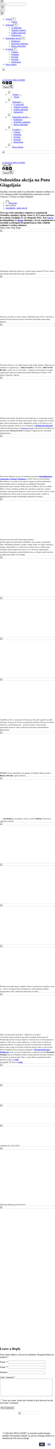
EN (49, 1444)
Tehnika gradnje (21, 107)
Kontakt (17, 139)
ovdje (16, 1060)
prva (51, 218)
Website (3, 1372)
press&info (10, 208)
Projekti (17, 137)
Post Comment (7, 1408)
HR (41, 1444)
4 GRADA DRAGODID (13, 80)
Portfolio (17, 134)
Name (4, 1362)
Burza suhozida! (21, 124)
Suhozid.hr (18, 112)
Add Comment (7, 1377)
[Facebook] (4, 83)
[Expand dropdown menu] (20, 95)
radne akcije (21, 208)
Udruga (17, 132)
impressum (18, 142)
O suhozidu (19, 104)
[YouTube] (10, 83)
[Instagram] (7, 83)
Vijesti (16, 97)
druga (20, 220)
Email (3, 1367)
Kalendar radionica (22, 122)
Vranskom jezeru (27, 428)
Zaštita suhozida (21, 109)
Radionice (18, 119)
